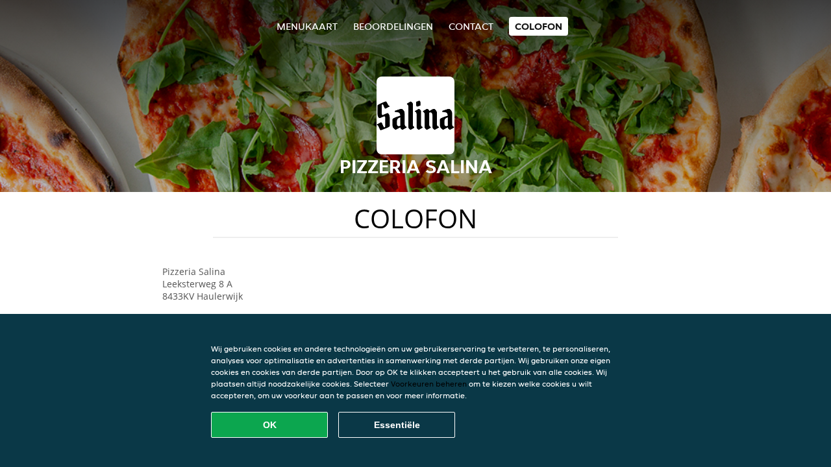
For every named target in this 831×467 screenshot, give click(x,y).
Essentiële (397, 425)
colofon (538, 26)
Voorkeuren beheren (429, 384)
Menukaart (307, 26)
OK (270, 425)
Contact (471, 26)
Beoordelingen (393, 26)
